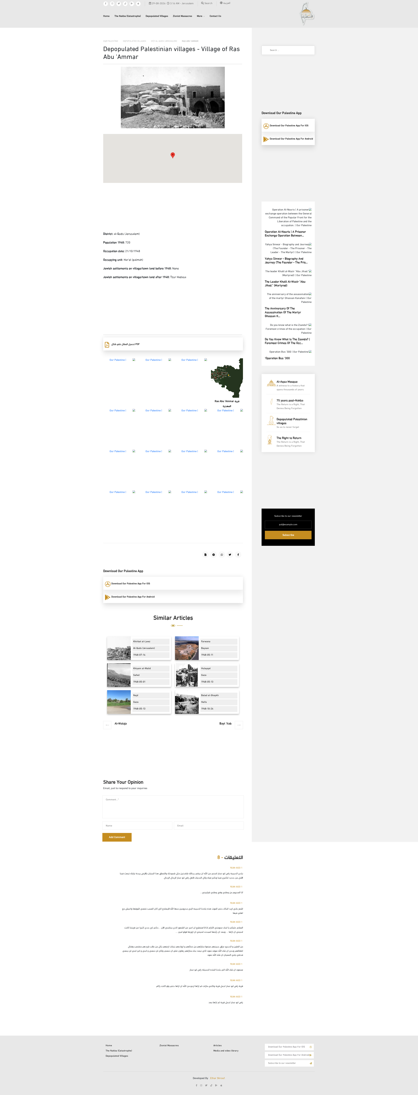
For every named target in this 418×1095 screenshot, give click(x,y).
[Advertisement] (172, 208)
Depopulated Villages (157, 16)
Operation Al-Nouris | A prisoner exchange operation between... (285, 234)
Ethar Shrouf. (217, 1078)
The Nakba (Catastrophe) (127, 16)
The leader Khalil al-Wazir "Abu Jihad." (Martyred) (285, 284)
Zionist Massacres (182, 16)
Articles (217, 1046)
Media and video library (225, 1051)
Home (106, 16)
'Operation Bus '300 (277, 358)
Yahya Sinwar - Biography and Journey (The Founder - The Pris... (286, 260)
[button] (173, 155)
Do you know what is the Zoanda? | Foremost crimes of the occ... (287, 341)
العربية (226, 3)
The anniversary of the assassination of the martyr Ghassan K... (283, 312)
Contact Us (215, 16)
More (199, 16)
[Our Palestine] (306, 13)
